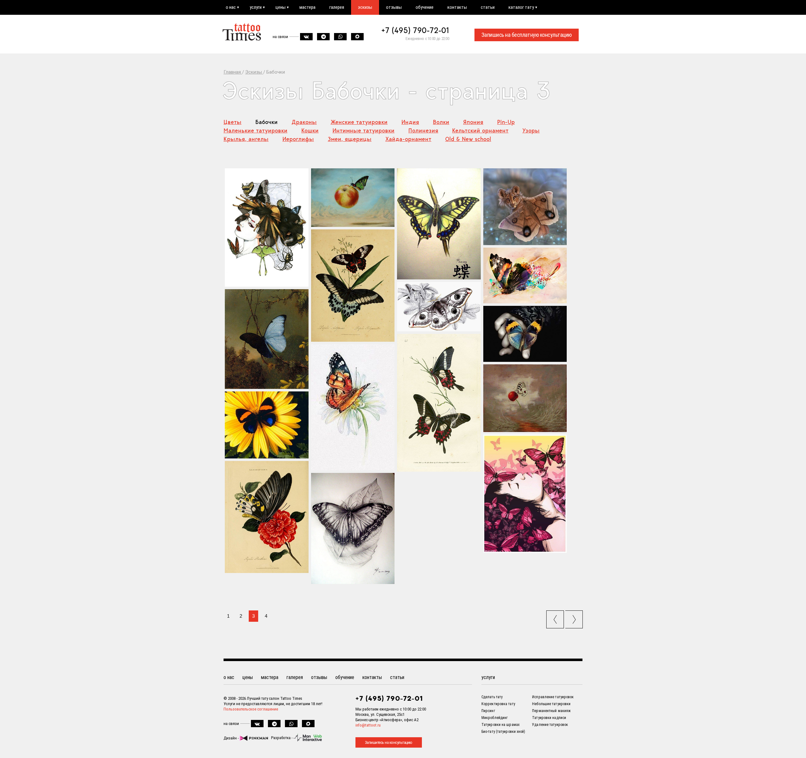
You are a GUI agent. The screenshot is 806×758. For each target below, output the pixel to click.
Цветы (232, 122)
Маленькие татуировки (255, 130)
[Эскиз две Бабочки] (353, 285)
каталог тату (521, 7)
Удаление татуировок (550, 724)
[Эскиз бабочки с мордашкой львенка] (525, 206)
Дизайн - (232, 738)
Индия (410, 122)
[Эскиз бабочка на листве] (439, 306)
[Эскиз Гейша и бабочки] (267, 227)
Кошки (310, 130)
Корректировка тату (498, 704)
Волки (441, 122)
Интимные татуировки (363, 130)
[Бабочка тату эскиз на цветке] (267, 424)
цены (280, 7)
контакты (457, 7)
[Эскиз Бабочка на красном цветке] (267, 517)
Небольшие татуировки (551, 704)
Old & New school (468, 139)
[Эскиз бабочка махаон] (439, 224)
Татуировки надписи (549, 718)
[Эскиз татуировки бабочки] (439, 402)
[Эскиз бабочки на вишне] (525, 398)
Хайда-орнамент (408, 139)
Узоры (531, 130)
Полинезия (423, 130)
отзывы (394, 7)
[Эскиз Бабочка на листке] (353, 528)
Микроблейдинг (494, 718)
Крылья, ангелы (246, 139)
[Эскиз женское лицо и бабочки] (525, 494)
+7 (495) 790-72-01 (415, 30)
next (575, 617)
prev (556, 617)
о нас (231, 7)
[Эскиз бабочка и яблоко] (353, 197)
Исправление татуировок (553, 697)
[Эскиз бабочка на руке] (525, 334)
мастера (307, 7)
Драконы (304, 122)
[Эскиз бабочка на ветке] (267, 339)
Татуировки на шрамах (500, 724)
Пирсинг (488, 711)
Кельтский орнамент (480, 130)
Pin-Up (506, 122)
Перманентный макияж (551, 711)
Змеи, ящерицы (350, 139)
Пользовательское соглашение (251, 709)
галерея (336, 7)
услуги (256, 7)
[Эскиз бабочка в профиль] (525, 275)
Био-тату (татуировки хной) (503, 731)
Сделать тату (491, 697)
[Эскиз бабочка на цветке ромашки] (353, 407)
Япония (473, 122)
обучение (425, 7)
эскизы (365, 7)
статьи (488, 7)
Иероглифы (298, 139)
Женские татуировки (359, 122)
